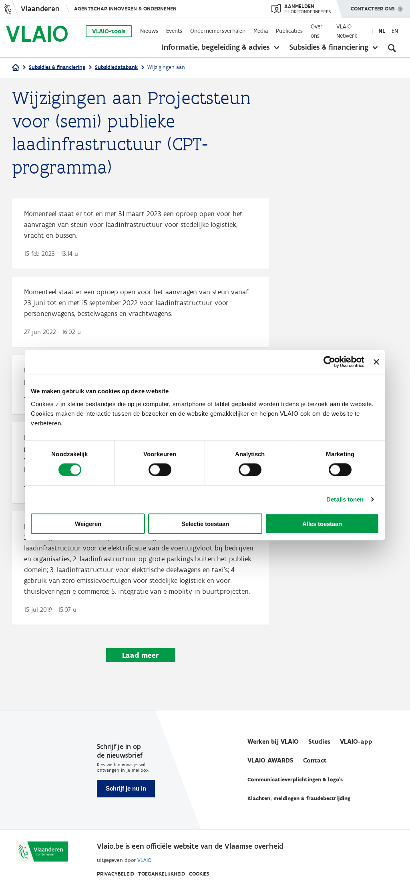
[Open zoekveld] (392, 48)
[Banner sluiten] (376, 362)
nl (381, 30)
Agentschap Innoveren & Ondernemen (125, 8)
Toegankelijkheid (161, 873)
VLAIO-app (356, 741)
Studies (319, 741)
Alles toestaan (322, 523)
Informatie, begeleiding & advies (216, 47)
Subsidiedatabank (116, 67)
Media (260, 30)
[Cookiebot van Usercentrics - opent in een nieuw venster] (329, 362)
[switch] (160, 469)
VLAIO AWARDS (270, 760)
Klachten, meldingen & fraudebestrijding (298, 798)
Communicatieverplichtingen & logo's (295, 779)
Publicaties (289, 30)
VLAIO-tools (109, 31)
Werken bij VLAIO (273, 741)
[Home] (15, 68)
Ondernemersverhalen (217, 30)
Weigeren (88, 523)
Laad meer (140, 655)
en (395, 30)
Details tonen (345, 499)
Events (174, 30)
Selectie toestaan (205, 523)
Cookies (199, 873)
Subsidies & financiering (328, 47)
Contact (315, 760)
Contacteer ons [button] (373, 8)
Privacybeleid (115, 873)
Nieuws (149, 30)
